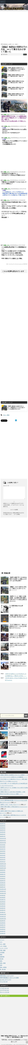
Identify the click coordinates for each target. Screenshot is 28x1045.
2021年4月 (2, 855)
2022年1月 (2, 836)
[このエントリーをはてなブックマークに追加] (16, 420)
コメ (25, 54)
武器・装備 (2, 963)
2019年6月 (2, 901)
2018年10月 (3, 918)
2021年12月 (3, 838)
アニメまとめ (3, 981)
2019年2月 (2, 910)
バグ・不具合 (3, 946)
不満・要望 (2, 950)
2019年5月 (2, 904)
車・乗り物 (2, 969)
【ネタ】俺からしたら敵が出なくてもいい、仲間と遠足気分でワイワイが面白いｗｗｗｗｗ (18, 734)
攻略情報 (2, 956)
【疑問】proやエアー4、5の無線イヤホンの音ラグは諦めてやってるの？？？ (18, 752)
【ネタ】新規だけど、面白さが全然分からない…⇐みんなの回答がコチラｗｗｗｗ (18, 626)
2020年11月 (3, 866)
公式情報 (2, 952)
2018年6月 (2, 927)
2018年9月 (2, 920)
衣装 (1, 965)
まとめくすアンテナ (5, 979)
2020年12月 (3, 863)
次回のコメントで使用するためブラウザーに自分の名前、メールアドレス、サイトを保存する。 (13, 505)
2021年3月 (2, 857)
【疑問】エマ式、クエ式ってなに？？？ (10, 804)
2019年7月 (2, 899)
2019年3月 (2, 908)
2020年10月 (3, 868)
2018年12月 (3, 914)
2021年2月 (2, 859)
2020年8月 (2, 872)
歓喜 (1, 961)
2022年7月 (2, 823)
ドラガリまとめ (4, 988)
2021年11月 (3, 840)
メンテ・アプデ (4, 948)
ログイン (3, 1)
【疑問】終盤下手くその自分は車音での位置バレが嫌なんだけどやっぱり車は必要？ (18, 579)
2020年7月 (2, 874)
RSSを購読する (6, 995)
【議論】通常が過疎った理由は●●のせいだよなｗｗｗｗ (13, 806)
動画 (1, 954)
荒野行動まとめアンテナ (7, 975)
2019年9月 (2, 895)
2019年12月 (3, 889)
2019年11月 (3, 891)
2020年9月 (2, 870)
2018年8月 (2, 923)
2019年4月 (2, 906)
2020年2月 (2, 885)
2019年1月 (2, 912)
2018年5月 (2, 929)
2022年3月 (2, 832)
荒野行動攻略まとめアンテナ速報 (9, 977)
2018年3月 (2, 933)
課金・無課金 (3, 967)
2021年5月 (2, 853)
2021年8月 (2, 847)
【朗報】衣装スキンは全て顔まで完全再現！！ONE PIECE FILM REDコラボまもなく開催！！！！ (18, 762)
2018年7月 (2, 925)
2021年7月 (2, 849)
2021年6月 (2, 851)
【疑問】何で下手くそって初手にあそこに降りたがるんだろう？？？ (18, 645)
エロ (1, 942)
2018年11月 (3, 916)
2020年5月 (2, 878)
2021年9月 (2, 844)
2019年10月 (3, 893)
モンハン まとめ (4, 992)
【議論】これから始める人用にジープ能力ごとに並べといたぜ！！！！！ (18, 588)
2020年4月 (2, 880)
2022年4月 (2, 830)
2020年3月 (2, 882)
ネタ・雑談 (6, 415)
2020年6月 (2, 876)
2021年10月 (3, 842)
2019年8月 (2, 897)
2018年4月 (2, 931)
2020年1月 (2, 887)
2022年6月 (2, 825)
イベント (2, 939)
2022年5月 (2, 828)
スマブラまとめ (4, 990)
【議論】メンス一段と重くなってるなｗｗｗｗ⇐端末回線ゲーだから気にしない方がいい (18, 635)
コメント (6, 485)
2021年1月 (2, 861)
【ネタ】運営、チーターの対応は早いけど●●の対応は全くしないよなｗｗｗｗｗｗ (18, 743)
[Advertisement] (14, 28)
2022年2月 (2, 834)
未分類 (1, 958)
